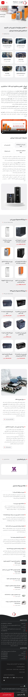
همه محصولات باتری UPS (8, 293)
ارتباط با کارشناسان (7, 695)
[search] (6, 2)
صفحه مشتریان (6, 459)
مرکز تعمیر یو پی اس (9, 419)
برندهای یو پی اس (21, 179)
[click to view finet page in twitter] (6, 677)
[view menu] (2, 2)
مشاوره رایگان (8, 447)
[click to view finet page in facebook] (8, 677)
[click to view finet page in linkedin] (4, 677)
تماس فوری (20, 695)
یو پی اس (23, 169)
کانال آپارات (11, 677)
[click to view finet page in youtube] (4, 680)
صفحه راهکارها (6, 34)
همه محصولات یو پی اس (8, 222)
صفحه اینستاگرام (18, 677)
